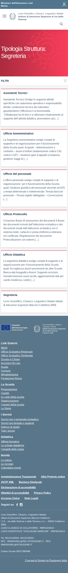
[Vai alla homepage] (12, 16)
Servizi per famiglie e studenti (17, 423)
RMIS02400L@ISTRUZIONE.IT (16, 544)
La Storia (6, 408)
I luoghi (5, 393)
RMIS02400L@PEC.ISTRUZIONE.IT (25, 541)
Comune (6, 370)
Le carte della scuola (12, 397)
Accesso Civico (10, 498)
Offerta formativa (10, 441)
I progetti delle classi (12, 449)
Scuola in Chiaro (10, 359)
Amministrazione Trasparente (18, 476)
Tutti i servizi (8, 430)
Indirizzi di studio (10, 427)
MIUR (4, 348)
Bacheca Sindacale (30, 482)
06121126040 (12, 538)
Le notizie (6, 460)
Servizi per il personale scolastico (20, 419)
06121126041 (27, 538)
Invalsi (4, 367)
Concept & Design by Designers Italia (46, 560)
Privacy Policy (42, 493)
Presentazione (9, 389)
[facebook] (17, 504)
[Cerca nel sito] (61, 24)
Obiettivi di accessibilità (15, 493)
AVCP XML (7, 482)
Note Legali (31, 498)
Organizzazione (10, 400)
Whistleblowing (9, 374)
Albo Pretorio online (53, 476)
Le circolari (7, 464)
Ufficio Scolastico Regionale (17, 351)
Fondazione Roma (11, 378)
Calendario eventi (11, 467)
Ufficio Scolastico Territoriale (17, 355)
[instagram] (21, 504)
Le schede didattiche (12, 445)
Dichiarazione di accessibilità (18, 487)
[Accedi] (64, 4)
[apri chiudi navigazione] (4, 16)
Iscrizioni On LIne (10, 363)
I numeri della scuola (12, 404)
